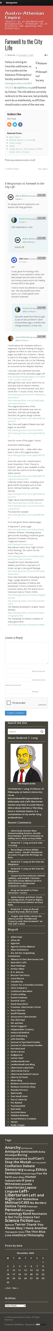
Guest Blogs (18, 1177)
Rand (27, 1213)
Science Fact (31, 1217)
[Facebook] (20, 124)
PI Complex (27, 1210)
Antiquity (12, 1151)
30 (8, 1282)
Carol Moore (17, 978)
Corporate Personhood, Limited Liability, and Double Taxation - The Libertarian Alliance (26, 878)
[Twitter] (15, 124)
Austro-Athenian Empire (24, 15)
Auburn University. (33, 792)
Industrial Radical (20, 1032)
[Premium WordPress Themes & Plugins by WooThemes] (41, 1324)
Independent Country (22, 1029)
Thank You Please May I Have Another (26, 1226)
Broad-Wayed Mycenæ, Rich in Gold (23, 910)
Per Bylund (16, 1102)
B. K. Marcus (17, 972)
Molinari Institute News (23, 1083)
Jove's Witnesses (19, 1182)
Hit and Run (17, 1023)
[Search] (42, 731)
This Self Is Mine (16, 923)
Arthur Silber (17, 968)
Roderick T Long (19, 861)
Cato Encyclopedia (39, 1163)
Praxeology (13, 1213)
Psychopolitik (18, 1105)
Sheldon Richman (20, 1115)
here (28, 807)
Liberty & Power (19, 1077)
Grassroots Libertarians (23, 1016)
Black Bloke (22, 195)
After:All (15, 940)
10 (13, 1270)
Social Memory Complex (23, 1118)
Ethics (41, 1169)
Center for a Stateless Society (27, 984)
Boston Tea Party (20, 975)
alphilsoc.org (24, 87)
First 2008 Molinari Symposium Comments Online (25, 883)
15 (43, 1270)
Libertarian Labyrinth (22, 1067)
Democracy (14, 1169)
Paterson (32, 1206)
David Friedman (19, 997)
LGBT (18, 1199)
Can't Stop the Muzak (24, 1160)
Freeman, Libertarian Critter (26, 1007)
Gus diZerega (18, 1019)
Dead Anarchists (19, 1003)
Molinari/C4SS (17, 1202)
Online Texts (15, 1206)
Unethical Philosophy (28, 1235)
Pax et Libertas (19, 1099)
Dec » (15, 1288)
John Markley (18, 1038)
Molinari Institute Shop (23, 1086)
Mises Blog (16, 1080)
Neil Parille (16, 1093)
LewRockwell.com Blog (23, 1064)
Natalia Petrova (19, 1089)
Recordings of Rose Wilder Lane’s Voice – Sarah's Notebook (25, 851)
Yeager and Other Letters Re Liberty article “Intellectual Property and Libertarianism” (25, 919)
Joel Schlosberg (24, 337)
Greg (13, 890)
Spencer (9, 1224)
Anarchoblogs (18, 965)
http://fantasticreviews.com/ (20, 544)
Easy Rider (36, 838)
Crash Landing (18, 994)
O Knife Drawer (12, 169)
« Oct (8, 1288)
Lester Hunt (17, 1058)
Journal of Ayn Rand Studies (25, 1042)
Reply (40, 195)
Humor (30, 1177)
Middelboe (30, 1199)
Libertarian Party (20, 1070)
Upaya (14, 1121)
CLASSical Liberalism (21, 991)
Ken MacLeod (18, 1048)
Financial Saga (28, 1173)
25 (19, 1278)
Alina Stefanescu (19, 949)
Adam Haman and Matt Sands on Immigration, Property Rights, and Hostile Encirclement (25, 900)
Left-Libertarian (17, 1193)
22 (43, 1274)
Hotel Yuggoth (19, 1026)
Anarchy (13, 1147)
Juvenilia (26, 1184)
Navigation (11, 2)
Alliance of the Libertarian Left (27, 959)
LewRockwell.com (20, 1061)
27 (31, 1278)
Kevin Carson (18, 1051)
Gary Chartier (18, 1010)
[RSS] (9, 124)
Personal (13, 1209)
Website (35, 692)
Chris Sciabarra (19, 987)
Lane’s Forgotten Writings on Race (25, 856)
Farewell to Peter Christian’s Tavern (23, 891)
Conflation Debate (20, 1166)
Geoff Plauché (18, 1013)
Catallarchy (17, 981)
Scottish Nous (18, 1112)
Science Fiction (19, 1220)
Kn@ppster (17, 1054)
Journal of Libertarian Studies (26, 1045)
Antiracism (29, 1151)
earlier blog (35, 814)
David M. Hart (18, 1000)
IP (23, 1180)
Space (37, 1221)
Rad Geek (16, 1109)
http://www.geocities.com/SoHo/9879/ (25, 430)
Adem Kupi (16, 936)
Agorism (15, 943)
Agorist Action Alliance (23, 946)
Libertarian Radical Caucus (25, 1074)
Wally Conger (18, 1125)
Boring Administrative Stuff (21, 160)
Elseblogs (29, 1170)
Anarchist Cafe (18, 962)
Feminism (12, 1173)
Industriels (13, 1180)
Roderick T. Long (19, 842)
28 (37, 1278)
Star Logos (42, 169)
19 (25, 1274)
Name (38, 671)
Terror (20, 1224)
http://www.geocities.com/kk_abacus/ (25, 502)
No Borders (38, 1203)
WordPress (19, 1324)
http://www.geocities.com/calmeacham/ (26, 529)
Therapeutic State (14, 1232)
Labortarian (14, 1187)
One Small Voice (19, 1096)
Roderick (11, 55)
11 (19, 1270)
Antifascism (26, 1148)
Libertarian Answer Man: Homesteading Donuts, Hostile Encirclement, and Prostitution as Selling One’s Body (25, 834)
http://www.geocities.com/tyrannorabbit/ (26, 624)
